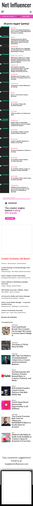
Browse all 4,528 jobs (9, 317)
